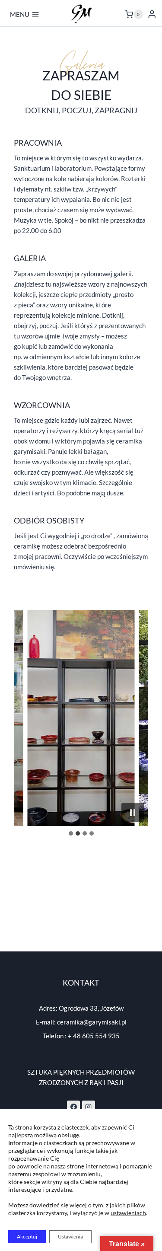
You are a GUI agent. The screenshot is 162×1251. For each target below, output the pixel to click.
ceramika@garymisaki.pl (92, 1022)
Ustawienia (70, 1236)
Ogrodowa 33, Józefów (91, 1008)
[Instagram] (88, 1107)
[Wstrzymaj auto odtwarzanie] (132, 812)
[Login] (152, 14)
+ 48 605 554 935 (94, 1036)
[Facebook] (73, 1107)
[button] (81, 718)
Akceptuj (27, 1236)
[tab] (71, 833)
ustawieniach (128, 1212)
